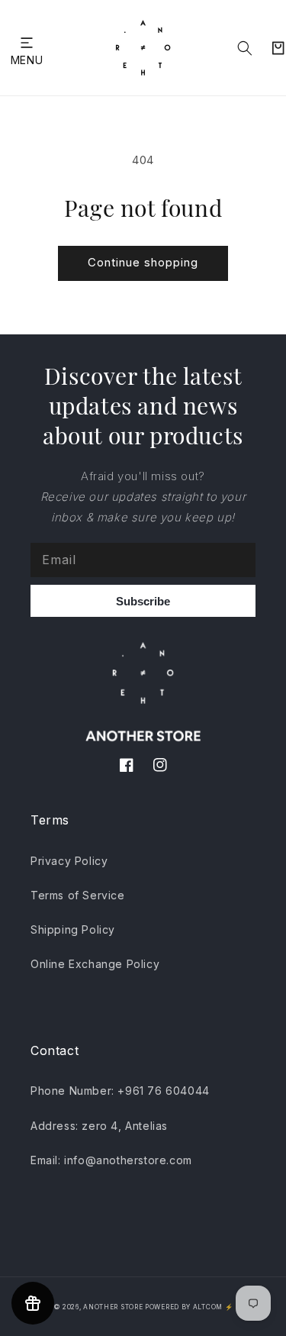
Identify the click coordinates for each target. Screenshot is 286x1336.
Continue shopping (143, 262)
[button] (26, 42)
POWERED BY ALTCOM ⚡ (189, 1307)
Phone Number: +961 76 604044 (120, 1090)
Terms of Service (78, 895)
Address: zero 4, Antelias (99, 1125)
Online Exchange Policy (95, 963)
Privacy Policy (69, 860)
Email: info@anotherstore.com (111, 1160)
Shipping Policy (73, 929)
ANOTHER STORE (114, 1307)
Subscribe (143, 601)
